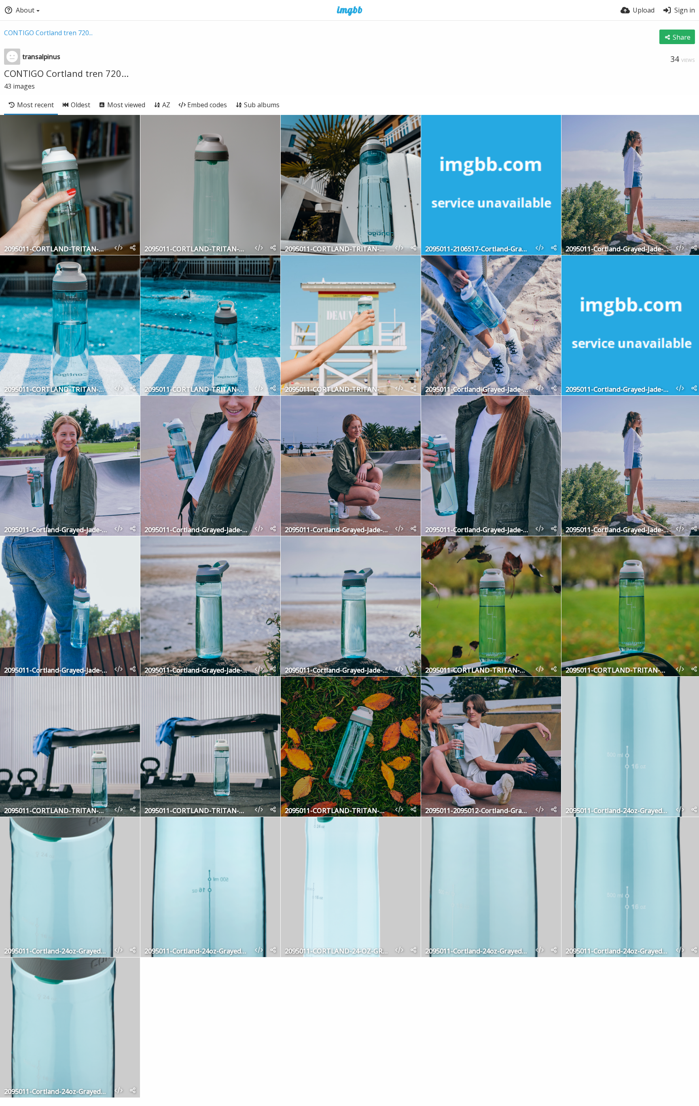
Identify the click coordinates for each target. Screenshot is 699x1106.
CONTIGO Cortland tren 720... (48, 32)
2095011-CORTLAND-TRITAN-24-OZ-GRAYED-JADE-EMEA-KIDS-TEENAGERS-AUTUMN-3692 (56, 811)
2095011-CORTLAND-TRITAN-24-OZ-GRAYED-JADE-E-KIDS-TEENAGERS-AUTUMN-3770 (336, 811)
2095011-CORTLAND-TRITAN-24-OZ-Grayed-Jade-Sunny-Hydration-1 (196, 390)
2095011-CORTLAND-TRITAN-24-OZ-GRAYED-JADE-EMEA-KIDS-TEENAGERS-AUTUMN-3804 (477, 671)
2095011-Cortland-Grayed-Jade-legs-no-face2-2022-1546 (477, 390)
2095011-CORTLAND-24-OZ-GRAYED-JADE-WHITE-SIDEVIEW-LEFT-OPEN (336, 951)
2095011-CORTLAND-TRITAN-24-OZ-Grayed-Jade (56, 249)
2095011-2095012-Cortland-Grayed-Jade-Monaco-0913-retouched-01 (477, 811)
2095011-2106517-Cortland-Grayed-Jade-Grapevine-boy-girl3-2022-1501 (477, 249)
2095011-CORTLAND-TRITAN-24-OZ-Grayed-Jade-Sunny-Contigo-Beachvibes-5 (336, 390)
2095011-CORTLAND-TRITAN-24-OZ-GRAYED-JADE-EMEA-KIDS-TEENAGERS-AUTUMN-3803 (617, 671)
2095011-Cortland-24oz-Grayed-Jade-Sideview (477, 951)
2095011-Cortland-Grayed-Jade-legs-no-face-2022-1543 (617, 390)
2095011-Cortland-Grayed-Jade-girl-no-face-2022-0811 (477, 530)
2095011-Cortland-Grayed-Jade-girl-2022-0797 (196, 530)
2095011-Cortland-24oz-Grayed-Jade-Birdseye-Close (56, 951)
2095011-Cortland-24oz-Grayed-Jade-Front (617, 811)
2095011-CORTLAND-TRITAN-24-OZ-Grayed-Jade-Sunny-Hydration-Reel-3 (56, 390)
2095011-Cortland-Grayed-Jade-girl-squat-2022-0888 (336, 530)
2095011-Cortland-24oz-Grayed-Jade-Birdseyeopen (56, 1092)
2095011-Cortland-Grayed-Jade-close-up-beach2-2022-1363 (196, 671)
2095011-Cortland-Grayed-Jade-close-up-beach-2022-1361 (336, 671)
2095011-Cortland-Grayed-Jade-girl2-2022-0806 (56, 530)
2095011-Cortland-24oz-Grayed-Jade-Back (196, 951)
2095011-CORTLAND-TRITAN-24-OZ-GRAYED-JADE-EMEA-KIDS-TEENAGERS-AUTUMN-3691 (196, 811)
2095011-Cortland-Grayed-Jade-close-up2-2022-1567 (56, 671)
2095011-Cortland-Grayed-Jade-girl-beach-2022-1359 (617, 249)
